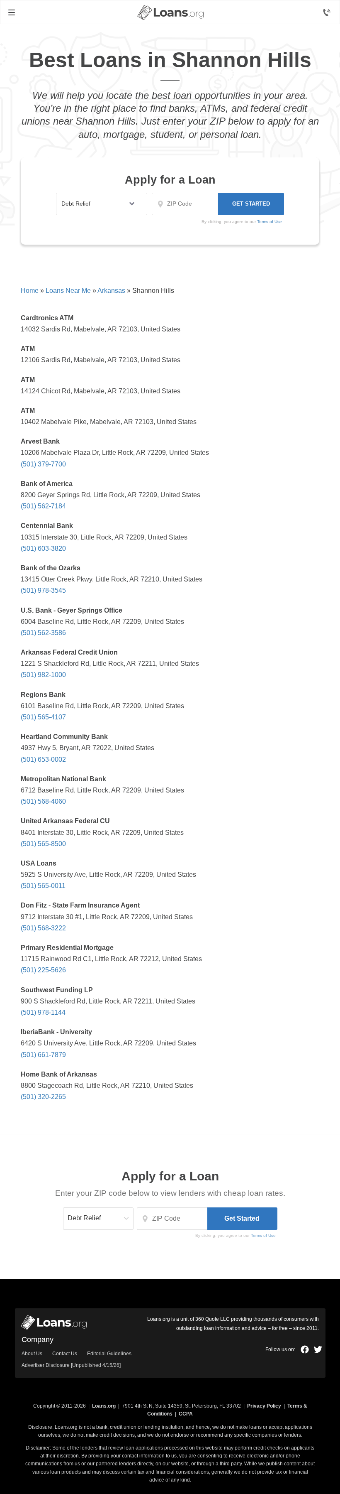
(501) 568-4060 (43, 801)
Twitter (318, 1349)
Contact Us (64, 1354)
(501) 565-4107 (43, 717)
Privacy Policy (264, 1406)
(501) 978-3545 (43, 590)
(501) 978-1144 (43, 1012)
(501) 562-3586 (43, 632)
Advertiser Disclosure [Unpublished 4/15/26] (71, 1365)
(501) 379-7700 (43, 464)
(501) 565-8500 (43, 843)
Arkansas (111, 290)
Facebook (304, 1349)
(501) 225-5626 (43, 970)
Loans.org (104, 1406)
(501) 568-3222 (43, 928)
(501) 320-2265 (43, 1096)
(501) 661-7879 (43, 1054)
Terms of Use (269, 221)
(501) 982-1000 (43, 674)
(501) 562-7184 (43, 506)
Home (30, 290)
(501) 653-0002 (43, 759)
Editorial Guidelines (109, 1354)
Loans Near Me (68, 290)
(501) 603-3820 (43, 548)
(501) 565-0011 (43, 885)
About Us (32, 1354)
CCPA (186, 1414)
